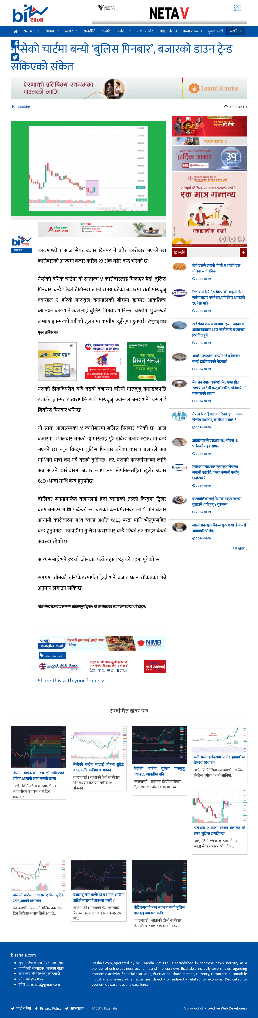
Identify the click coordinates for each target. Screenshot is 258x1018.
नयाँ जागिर (145, 31)
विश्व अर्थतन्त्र (168, 31)
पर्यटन (122, 31)
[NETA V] (169, 14)
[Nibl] (102, 643)
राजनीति (89, 31)
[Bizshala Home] (15, 31)
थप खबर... (240, 548)
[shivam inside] (146, 361)
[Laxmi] (129, 88)
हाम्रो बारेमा (23, 1008)
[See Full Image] (88, 170)
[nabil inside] (102, 229)
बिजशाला (18, 250)
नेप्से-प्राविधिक (20, 107)
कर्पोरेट (106, 31)
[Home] (48, 14)
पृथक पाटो (215, 31)
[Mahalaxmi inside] (209, 210)
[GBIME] (102, 666)
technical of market (54, 656)
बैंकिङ (50, 31)
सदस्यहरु (77, 1008)
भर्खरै (233, 31)
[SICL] (209, 141)
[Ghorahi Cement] (57, 361)
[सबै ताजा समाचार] (243, 252)
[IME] (209, 126)
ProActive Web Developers (225, 1008)
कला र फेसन (192, 31)
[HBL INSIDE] (209, 159)
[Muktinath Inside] (102, 361)
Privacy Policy (50, 1008)
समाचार (29, 31)
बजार (69, 31)
